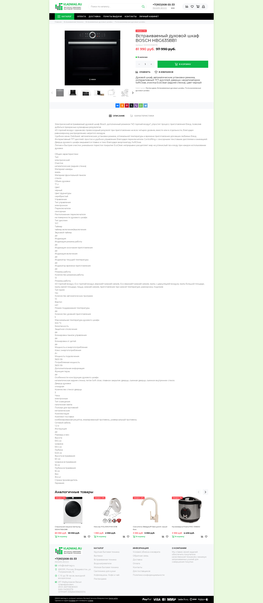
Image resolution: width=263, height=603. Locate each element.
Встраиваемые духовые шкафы (170, 88)
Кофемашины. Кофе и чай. (107, 575)
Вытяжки (98, 556)
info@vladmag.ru (66, 565)
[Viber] (136, 105)
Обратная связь (140, 556)
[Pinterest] (127, 105)
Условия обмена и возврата (146, 552)
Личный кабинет (149, 16)
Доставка (95, 16)
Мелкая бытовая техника (106, 567)
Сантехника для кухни (105, 571)
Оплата (81, 16)
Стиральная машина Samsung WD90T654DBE (67, 528)
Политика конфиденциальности (149, 575)
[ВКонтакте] (117, 105)
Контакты (131, 16)
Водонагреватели (103, 563)
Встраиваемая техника (105, 559)
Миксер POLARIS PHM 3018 (105, 527)
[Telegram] (145, 105)
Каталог (67, 16)
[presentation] (52, 92)
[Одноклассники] (122, 105)
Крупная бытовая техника (106, 552)
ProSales (72, 600)
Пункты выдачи (112, 16)
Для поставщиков (141, 571)
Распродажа (151, 88)
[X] (131, 105)
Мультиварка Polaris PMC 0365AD (186, 527)
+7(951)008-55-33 (164, 4)
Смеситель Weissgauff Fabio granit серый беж (150, 528)
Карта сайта (113, 598)
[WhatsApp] (141, 105)
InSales (90, 600)
